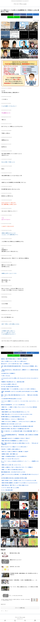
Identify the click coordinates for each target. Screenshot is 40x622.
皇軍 (35, 346)
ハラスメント (20, 346)
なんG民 (16, 346)
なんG (2, 346)
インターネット (7, 346)
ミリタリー (25, 346)
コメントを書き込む (20, 607)
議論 (2, 348)
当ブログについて (20, 618)
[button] (26, 17)
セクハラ (12, 346)
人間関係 (32, 346)
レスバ (29, 346)
